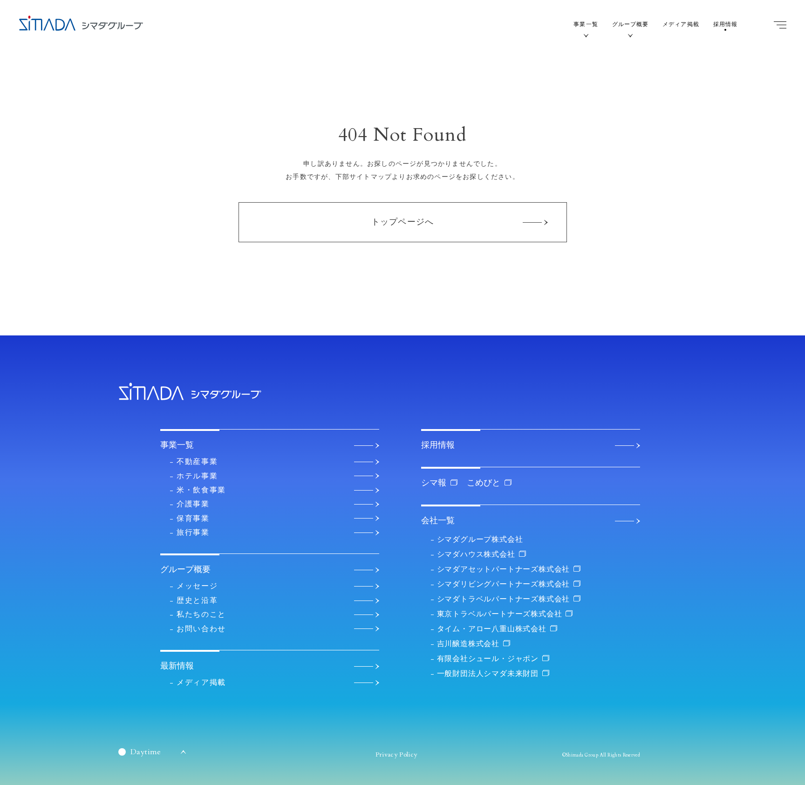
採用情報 (725, 24)
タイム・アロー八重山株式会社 (491, 629)
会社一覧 (438, 520)
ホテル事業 (197, 476)
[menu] (780, 24)
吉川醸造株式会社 (468, 644)
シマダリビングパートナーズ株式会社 (503, 584)
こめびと (483, 483)
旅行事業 (193, 532)
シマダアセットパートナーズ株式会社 (503, 569)
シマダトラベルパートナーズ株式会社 (503, 599)
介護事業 (193, 504)
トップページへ (402, 222)
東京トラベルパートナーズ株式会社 (499, 614)
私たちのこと (201, 614)
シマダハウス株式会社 (476, 554)
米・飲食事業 (201, 490)
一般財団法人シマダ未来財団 (488, 674)
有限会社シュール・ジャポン (488, 659)
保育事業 (193, 518)
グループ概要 (630, 24)
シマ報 (433, 483)
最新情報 (177, 666)
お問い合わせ (201, 629)
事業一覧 (585, 24)
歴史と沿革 (197, 600)
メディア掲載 (680, 24)
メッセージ (197, 586)
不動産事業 (197, 462)
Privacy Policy (396, 754)
